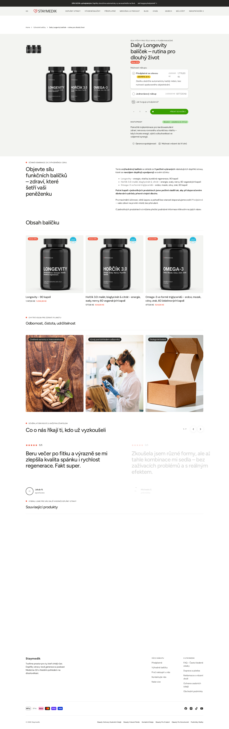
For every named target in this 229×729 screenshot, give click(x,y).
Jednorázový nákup (146, 93)
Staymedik (36, 722)
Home (28, 27)
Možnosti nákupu (139, 67)
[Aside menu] (27, 11)
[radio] (133, 73)
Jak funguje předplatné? (146, 3)
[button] (168, 11)
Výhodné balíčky (39, 27)
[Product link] (54, 264)
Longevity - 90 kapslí (38, 297)
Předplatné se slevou (147, 75)
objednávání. (164, 84)
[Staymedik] (45, 11)
